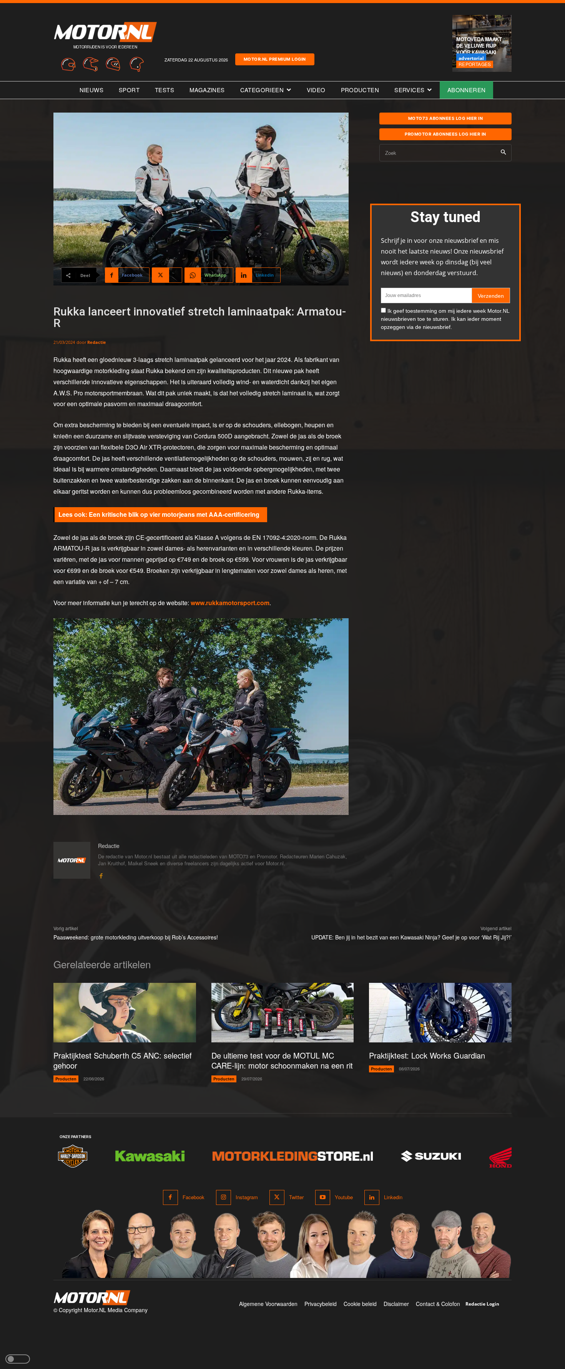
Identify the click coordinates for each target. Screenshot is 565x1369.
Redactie (96, 342)
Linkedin (393, 1197)
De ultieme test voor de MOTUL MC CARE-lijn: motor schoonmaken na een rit (282, 1060)
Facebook (193, 1197)
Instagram (247, 1197)
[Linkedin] (371, 1197)
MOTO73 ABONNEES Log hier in (445, 118)
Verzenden (491, 296)
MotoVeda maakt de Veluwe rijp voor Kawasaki (479, 45)
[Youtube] (322, 1197)
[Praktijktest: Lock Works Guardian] (440, 1013)
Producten (65, 1079)
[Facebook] (101, 874)
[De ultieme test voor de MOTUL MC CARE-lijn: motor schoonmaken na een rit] (282, 1013)
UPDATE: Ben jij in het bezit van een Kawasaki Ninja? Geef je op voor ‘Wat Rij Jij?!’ (411, 937)
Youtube (344, 1197)
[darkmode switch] (17, 1359)
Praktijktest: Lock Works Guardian (427, 1055)
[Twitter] (276, 1197)
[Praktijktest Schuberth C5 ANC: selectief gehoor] (124, 1013)
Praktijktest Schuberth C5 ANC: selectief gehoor (122, 1060)
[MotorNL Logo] (91, 1298)
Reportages (475, 64)
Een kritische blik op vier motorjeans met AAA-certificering (174, 514)
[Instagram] (223, 1197)
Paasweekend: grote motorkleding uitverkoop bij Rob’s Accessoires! (135, 937)
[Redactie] (71, 860)
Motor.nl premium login (275, 59)
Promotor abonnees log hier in (445, 134)
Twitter (296, 1197)
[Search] (503, 152)
